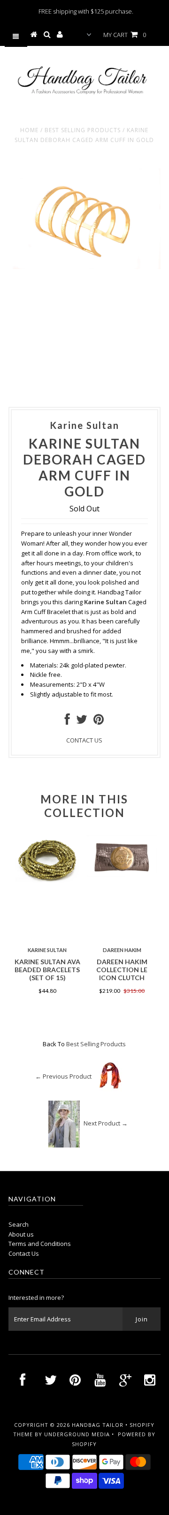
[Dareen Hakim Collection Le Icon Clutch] (122, 874)
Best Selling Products (83, 130)
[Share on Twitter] (81, 721)
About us (21, 1234)
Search (18, 1224)
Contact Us (23, 1253)
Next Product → (106, 1123)
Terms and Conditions (39, 1243)
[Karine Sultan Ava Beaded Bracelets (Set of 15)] (47, 882)
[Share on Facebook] (67, 721)
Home (29, 130)
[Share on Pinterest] (98, 721)
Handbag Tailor (97, 1424)
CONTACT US (84, 740)
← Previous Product (63, 1076)
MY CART (124, 34)
